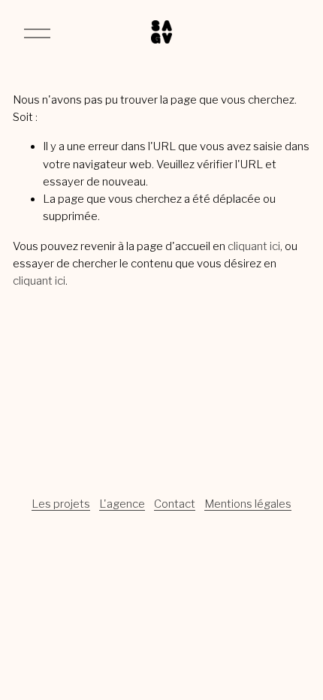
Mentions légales (247, 504)
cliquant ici (254, 246)
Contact (174, 504)
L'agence (122, 504)
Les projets (61, 504)
